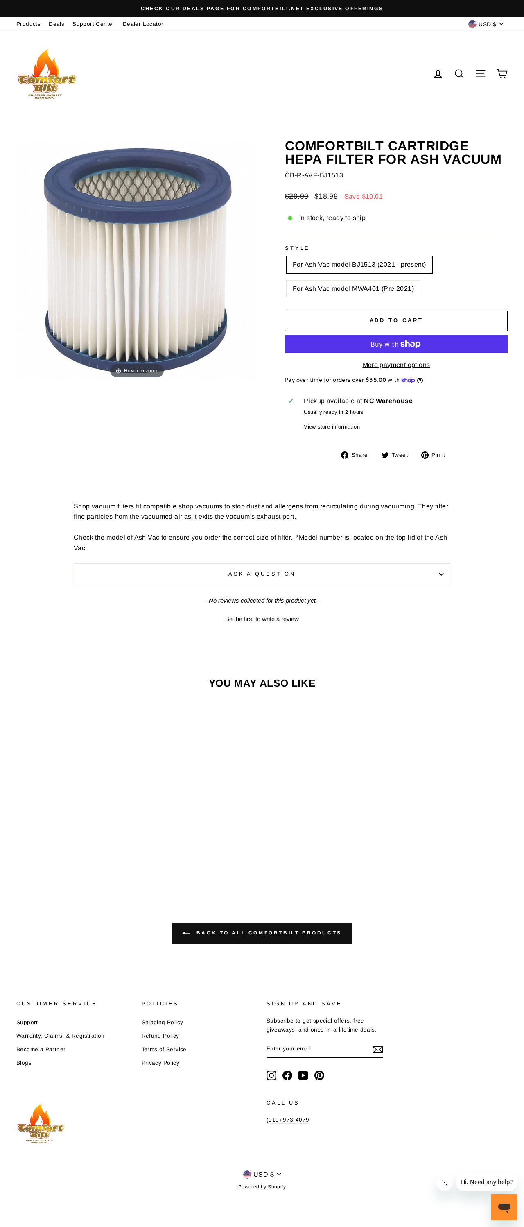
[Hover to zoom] (136, 259)
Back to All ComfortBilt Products (268, 933)
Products (28, 24)
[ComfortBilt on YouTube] (303, 1075)
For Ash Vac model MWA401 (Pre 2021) (353, 288)
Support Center (93, 24)
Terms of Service (164, 1049)
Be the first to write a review (262, 618)
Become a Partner (41, 1049)
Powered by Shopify (262, 1187)
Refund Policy (160, 1036)
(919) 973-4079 (288, 1120)
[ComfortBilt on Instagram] (271, 1075)
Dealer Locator (143, 24)
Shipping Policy (162, 1022)
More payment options (396, 364)
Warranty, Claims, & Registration (60, 1036)
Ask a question (262, 574)
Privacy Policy (161, 1063)
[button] (262, 617)
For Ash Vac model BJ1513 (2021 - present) (359, 264)
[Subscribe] (378, 1049)
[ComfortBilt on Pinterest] (319, 1075)
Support (27, 1022)
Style (297, 248)
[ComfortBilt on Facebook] (287, 1075)
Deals (56, 24)
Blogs (24, 1063)
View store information (332, 427)
